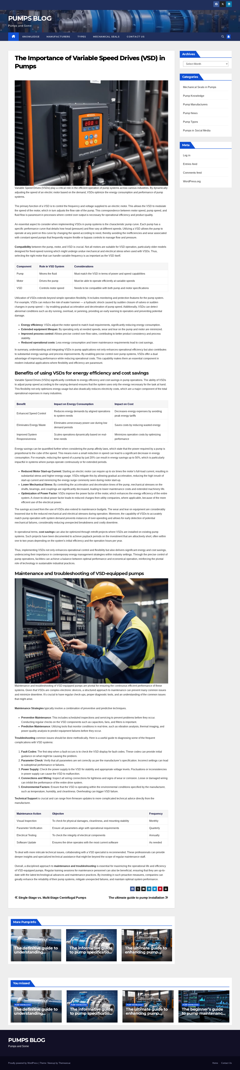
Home (215, 1063)
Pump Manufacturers (195, 104)
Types (81, 36)
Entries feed (190, 164)
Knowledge (31, 36)
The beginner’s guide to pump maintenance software (203, 1013)
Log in (186, 155)
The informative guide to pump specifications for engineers (91, 952)
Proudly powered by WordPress (23, 1063)
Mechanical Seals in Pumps (199, 87)
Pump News (190, 113)
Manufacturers (58, 36)
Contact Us (135, 36)
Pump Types (190, 121)
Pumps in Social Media (196, 130)
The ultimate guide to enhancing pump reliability (146, 952)
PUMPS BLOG (29, 18)
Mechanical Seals (106, 36)
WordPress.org (192, 181)
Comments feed (192, 172)
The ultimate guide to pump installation (137, 897)
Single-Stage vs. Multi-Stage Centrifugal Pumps (52, 897)
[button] (222, 36)
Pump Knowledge (193, 95)
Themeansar (64, 1063)
